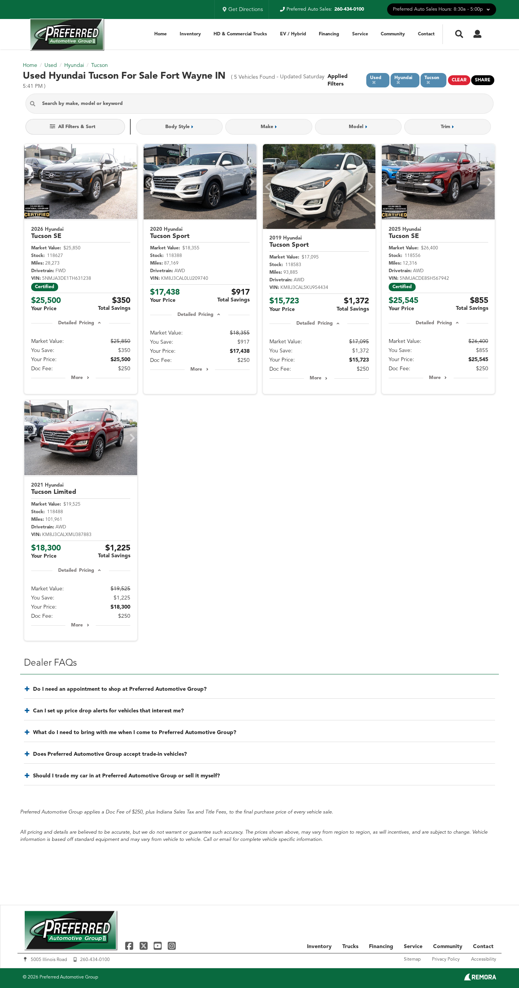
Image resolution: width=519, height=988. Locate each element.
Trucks (350, 946)
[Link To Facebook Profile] (130, 945)
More (77, 378)
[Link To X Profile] (144, 945)
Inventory (190, 34)
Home (160, 34)
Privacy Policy (446, 959)
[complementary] (496, 965)
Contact (426, 34)
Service (360, 34)
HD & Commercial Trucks (240, 34)
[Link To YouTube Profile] (159, 945)
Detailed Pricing (76, 323)
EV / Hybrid (293, 34)
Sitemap (412, 959)
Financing (329, 34)
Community (393, 34)
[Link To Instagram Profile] (172, 945)
